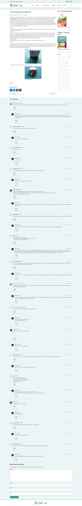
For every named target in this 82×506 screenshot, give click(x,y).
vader (64, 85)
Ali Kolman (64, 56)
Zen (63, 90)
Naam (11, 483)
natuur (64, 76)
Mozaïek (37, 5)
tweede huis (68, 83)
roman (59, 81)
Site (10, 492)
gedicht (63, 65)
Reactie (12, 469)
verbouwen (60, 87)
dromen (59, 63)
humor (66, 70)
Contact (65, 5)
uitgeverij (59, 85)
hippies (65, 67)
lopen (59, 74)
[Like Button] (11, 83)
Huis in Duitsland (60, 70)
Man (62, 74)
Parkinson (68, 76)
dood (66, 61)
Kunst (70, 70)
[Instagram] (71, 2)
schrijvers (59, 83)
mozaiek (59, 76)
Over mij (59, 5)
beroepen (68, 56)
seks (63, 83)
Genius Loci (68, 65)
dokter (63, 61)
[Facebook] (67, 2)
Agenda (53, 5)
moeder (66, 74)
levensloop (60, 72)
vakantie (67, 85)
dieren (59, 61)
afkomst (59, 56)
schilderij (63, 81)
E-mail (11, 487)
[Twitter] (69, 2)
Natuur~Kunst (46, 5)
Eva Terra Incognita (65, 63)
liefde (64, 72)
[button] (71, 5)
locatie (68, 72)
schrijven (67, 81)
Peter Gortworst (16, 283)
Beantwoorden (15, 109)
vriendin (59, 90)
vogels (70, 87)
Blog (32, 5)
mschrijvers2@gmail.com (18, 307)
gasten (59, 65)
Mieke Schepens (16, 103)
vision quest (65, 87)
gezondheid (60, 67)
